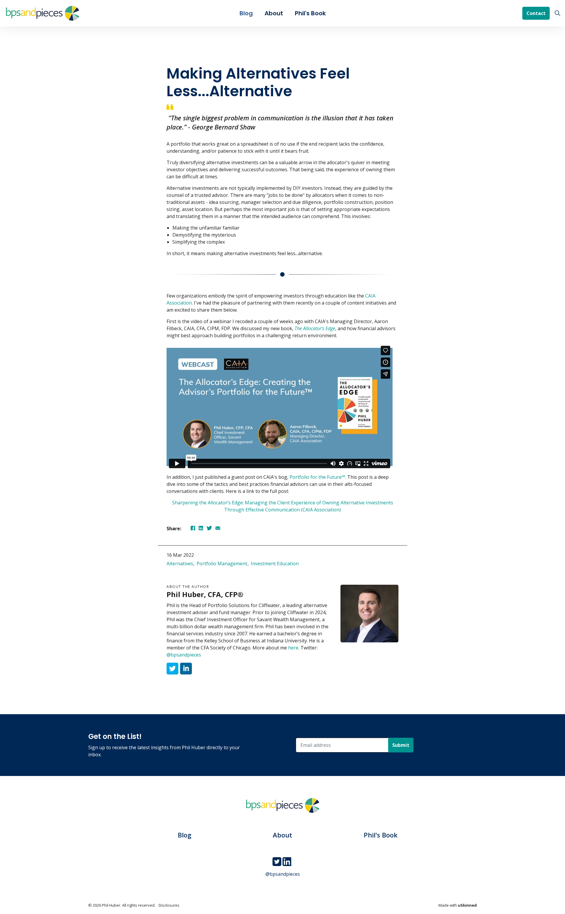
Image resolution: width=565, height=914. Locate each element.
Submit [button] (400, 745)
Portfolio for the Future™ (317, 477)
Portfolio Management (222, 563)
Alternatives (180, 563)
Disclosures (169, 905)
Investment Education (275, 563)
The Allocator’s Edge (315, 328)
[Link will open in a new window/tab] (172, 668)
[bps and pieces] (42, 13)
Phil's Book (310, 13)
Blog (246, 13)
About (274, 13)
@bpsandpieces (184, 655)
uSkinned (467, 905)
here (293, 647)
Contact (536, 13)
